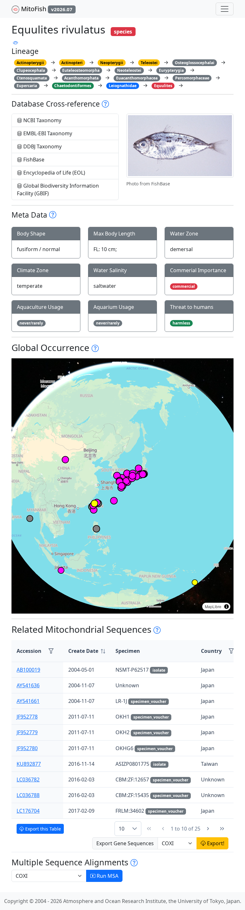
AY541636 (28, 685)
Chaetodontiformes (72, 85)
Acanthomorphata (81, 78)
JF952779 (27, 732)
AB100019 (28, 669)
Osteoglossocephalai (194, 62)
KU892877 (29, 763)
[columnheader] (86, 651)
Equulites (163, 85)
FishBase (33, 159)
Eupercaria (27, 85)
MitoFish (45, 8)
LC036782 (28, 779)
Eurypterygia (171, 70)
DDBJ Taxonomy (42, 146)
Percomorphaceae (192, 78)
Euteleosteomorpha (81, 70)
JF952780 (27, 748)
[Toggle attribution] (226, 606)
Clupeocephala (31, 70)
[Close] (234, 11)
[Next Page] (208, 828)
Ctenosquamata (32, 78)
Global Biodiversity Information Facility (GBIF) (58, 189)
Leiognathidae (123, 85)
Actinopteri (72, 62)
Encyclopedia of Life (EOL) (53, 172)
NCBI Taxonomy (41, 120)
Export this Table (42, 829)
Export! (215, 843)
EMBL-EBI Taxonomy (47, 133)
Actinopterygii (30, 62)
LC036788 (28, 795)
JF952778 (27, 716)
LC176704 (28, 810)
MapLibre (213, 606)
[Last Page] (222, 828)
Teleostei (149, 62)
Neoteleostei (129, 70)
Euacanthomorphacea (137, 78)
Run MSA (106, 875)
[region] (122, 486)
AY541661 (28, 701)
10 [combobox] (121, 828)
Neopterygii (111, 62)
